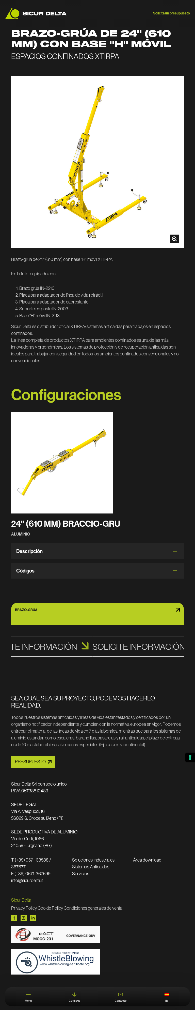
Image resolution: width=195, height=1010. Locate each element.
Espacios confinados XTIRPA (65, 56)
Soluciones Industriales (93, 860)
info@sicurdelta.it (27, 880)
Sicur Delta (21, 900)
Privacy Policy (24, 908)
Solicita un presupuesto (171, 13)
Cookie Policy (50, 908)
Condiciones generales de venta (93, 908)
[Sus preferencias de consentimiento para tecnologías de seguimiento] (190, 757)
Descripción (29, 551)
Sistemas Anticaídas (90, 867)
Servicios (80, 873)
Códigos (25, 570)
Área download (147, 860)
